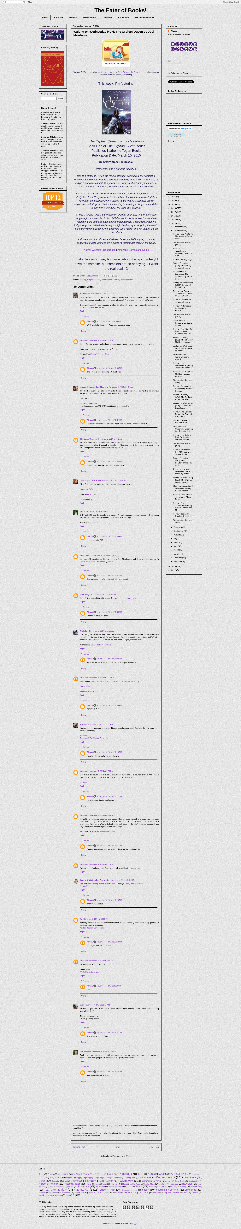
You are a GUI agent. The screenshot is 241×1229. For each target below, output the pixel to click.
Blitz (41, 1177)
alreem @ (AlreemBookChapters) (94, 387)
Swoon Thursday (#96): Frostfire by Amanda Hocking (182, 265)
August (177, 535)
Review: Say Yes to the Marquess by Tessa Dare (183, 236)
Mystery (162, 1184)
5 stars (141, 1174)
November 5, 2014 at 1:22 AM (103, 294)
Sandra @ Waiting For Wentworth (94, 880)
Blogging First (91, 1178)
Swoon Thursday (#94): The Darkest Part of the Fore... (182, 397)
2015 (173, 219)
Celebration (117, 1178)
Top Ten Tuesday (171, 1193)
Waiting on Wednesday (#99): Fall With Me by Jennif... (183, 348)
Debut (42, 1181)
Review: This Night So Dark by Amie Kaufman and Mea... (183, 331)
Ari (81, 919)
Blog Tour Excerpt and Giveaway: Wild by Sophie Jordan (183, 488)
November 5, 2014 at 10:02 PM (109, 462)
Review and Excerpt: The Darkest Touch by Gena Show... (182, 293)
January (177, 561)
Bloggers (68, 1178)
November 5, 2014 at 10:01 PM (109, 420)
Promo (139, 1186)
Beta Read (196, 1174)
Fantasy (83, 280)
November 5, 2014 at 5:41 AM (110, 439)
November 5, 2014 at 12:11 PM (100, 724)
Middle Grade (135, 1184)
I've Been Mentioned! (145, 17)
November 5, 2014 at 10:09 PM (109, 659)
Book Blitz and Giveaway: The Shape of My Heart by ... (182, 275)
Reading (183, 1186)
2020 (173, 200)
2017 (173, 212)
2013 (173, 566)
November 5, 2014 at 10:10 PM (109, 752)
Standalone (190, 1190)
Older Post (154, 1147)
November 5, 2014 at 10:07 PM (109, 576)
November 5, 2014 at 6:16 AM (96, 511)
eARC (71, 1195)
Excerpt (75, 1181)
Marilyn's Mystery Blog (99, 354)
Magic (124, 1184)
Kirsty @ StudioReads (89, 691)
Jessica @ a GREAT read (90, 481)
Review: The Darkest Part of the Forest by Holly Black (183, 414)
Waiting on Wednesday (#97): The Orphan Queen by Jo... (183, 479)
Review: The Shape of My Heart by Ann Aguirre (183, 373)
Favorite (109, 1181)
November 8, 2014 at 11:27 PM (109, 1033)
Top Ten (156, 1193)
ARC (150, 1174)
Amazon (122, 250)
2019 (173, 204)
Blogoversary (105, 1178)
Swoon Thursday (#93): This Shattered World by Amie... (182, 461)
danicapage (85, 594)
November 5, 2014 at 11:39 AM (101, 631)
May (176, 546)
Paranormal (83, 1186)
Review (62, 1189)
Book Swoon (85, 555)
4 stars (124, 1173)
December (178, 227)
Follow (171, 141)
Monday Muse (149, 1184)
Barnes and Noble (139, 250)
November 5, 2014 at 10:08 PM (109, 612)
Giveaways (107, 17)
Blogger (134, 1223)
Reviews (73, 17)
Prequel (130, 1186)
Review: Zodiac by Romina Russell (181, 515)
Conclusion (144, 1177)
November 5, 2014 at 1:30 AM (101, 340)
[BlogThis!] (107, 276)
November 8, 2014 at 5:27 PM (104, 1052)
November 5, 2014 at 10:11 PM (109, 796)
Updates (195, 1193)
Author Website (92, 250)
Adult (161, 1174)
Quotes (173, 1186)
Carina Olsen (85, 1052)
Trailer (185, 1193)
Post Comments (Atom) (122, 1156)
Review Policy (89, 17)
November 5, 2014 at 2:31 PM (101, 771)
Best (186, 1174)
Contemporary (165, 1177)
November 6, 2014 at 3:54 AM (101, 961)
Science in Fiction (129, 1190)
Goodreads (109, 250)
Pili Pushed (100, 1187)
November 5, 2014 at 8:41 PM (122, 880)
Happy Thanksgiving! (182, 259)
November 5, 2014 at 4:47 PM (101, 815)
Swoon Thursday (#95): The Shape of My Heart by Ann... (183, 339)
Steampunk (53, 1193)
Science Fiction (107, 1190)
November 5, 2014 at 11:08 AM (103, 594)
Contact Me (123, 17)
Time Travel (143, 1193)
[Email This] (105, 276)
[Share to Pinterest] (115, 276)
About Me (58, 17)
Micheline (84, 631)
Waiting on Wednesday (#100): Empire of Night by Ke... (183, 284)
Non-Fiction (60, 1186)
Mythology (174, 1184)
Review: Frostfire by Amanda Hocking (182, 301)
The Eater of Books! (120, 10)
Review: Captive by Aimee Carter (181, 421)
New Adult (187, 1184)
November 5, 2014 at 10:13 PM (109, 900)
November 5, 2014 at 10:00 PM (109, 368)
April (176, 550)
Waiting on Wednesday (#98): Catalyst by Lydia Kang (183, 405)
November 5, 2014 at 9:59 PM (109, 321)
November (178, 231)
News (51, 1186)
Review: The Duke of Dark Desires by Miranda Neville (182, 437)
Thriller (128, 1192)
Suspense (66, 1193)
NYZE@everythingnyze (89, 972)
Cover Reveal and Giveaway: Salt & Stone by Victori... (182, 471)
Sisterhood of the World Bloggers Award (181, 356)
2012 (173, 570)
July (176, 538)
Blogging (78, 1178)
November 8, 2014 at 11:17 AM (97, 1005)
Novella (70, 1187)
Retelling (48, 1190)
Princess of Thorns (107, 832)
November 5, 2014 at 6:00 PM (101, 865)
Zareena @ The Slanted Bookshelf (94, 738)
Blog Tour (54, 1177)
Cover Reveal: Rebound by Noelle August (182, 322)
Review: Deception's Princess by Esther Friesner (182, 388)
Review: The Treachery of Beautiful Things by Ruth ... (182, 252)
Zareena (83, 724)
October (177, 527)
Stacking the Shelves (167, 1190)
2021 (173, 197)
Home (45, 17)
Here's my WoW (86, 489)
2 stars (51, 1174)
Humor (97, 1184)
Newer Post (79, 1147)
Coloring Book (130, 1178)
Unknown (84, 340)
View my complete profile (179, 35)
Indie (105, 1184)
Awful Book (175, 1174)
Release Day (195, 1186)
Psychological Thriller (157, 1187)
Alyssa (90, 321)
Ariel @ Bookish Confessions (92, 928)
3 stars (110, 1174)
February (178, 558)
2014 (173, 223)
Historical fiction (72, 1184)
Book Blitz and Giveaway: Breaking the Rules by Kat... (183, 428)
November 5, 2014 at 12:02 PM (101, 678)
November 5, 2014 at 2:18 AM (121, 387)
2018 (173, 208)
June (176, 542)
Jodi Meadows (107, 280)
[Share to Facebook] (113, 276)
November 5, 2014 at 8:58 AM (104, 555)
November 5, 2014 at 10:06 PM (109, 536)
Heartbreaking (194, 1181)
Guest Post (179, 1181)
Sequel (145, 1190)
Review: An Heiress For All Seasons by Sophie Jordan (182, 452)
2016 (173, 216)
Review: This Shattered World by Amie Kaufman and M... (182, 506)
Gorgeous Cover (93, 280)
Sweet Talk (79, 1193)
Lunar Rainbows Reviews (101, 645)
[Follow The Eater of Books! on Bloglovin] (180, 130)
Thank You (116, 1193)
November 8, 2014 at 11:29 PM (109, 1072)
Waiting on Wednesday (123, 280)
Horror (89, 1184)
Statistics (42, 1193)
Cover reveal (190, 1177)
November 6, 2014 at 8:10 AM (109, 986)
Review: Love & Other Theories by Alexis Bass (182, 496)
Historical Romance (48, 1184)
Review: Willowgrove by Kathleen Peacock (182, 308)
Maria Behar (85, 294)
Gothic (167, 1181)
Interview (114, 1184)
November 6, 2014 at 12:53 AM (109, 942)
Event (65, 1181)
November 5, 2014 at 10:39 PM (96, 919)
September (179, 531)
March (177, 554)
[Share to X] (110, 276)
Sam (82, 1005)
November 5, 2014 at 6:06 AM (114, 481)
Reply (82, 311)
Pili (81, 511)
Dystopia (55, 1181)
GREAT (89, 494)
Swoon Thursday (97, 1192)
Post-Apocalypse (116, 1187)
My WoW (83, 736)
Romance (82, 1189)
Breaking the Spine (130, 72)
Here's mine (132, 598)
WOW (120, 448)
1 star (41, 1174)
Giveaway (126, 1180)
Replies (86, 317)
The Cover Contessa (88, 439)
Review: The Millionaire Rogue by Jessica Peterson (183, 365)
